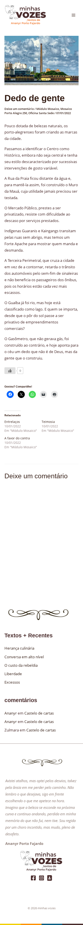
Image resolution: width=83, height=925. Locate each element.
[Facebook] (33, 878)
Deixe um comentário (19, 109)
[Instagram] (41, 878)
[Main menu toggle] (74, 15)
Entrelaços (12, 422)
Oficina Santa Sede (41, 113)
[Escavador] (49, 878)
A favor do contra (17, 438)
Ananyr (10, 713)
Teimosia (48, 422)
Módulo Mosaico (47, 109)
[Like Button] (9, 370)
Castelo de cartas (39, 713)
